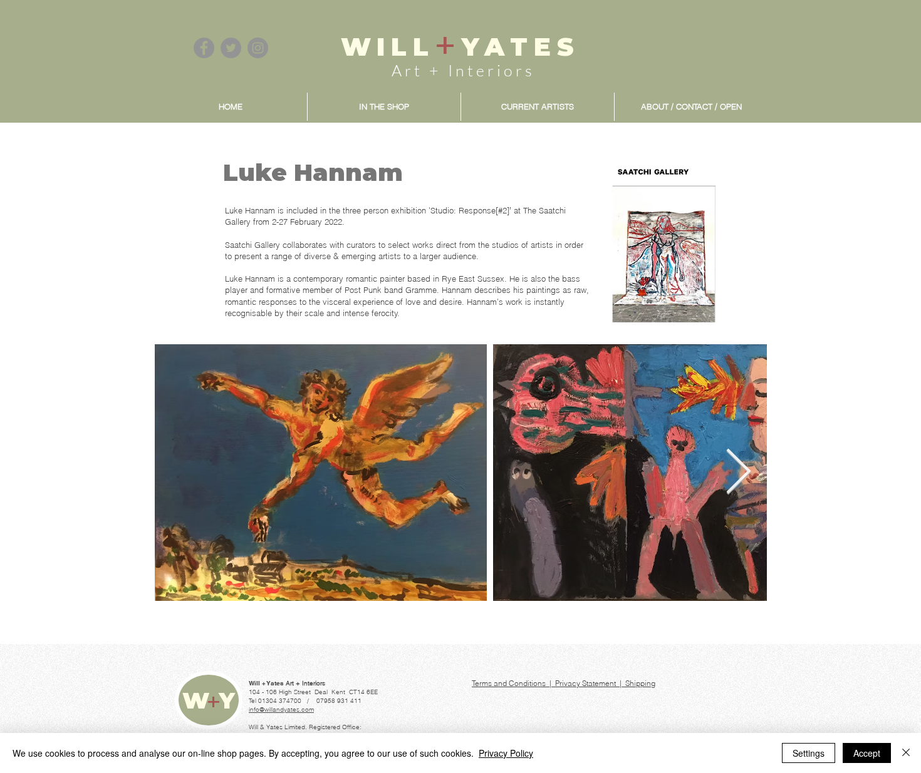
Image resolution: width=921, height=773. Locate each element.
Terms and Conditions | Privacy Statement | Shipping (563, 683)
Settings (809, 753)
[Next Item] (738, 472)
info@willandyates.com (281, 709)
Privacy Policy (506, 753)
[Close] (905, 753)
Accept (866, 753)
